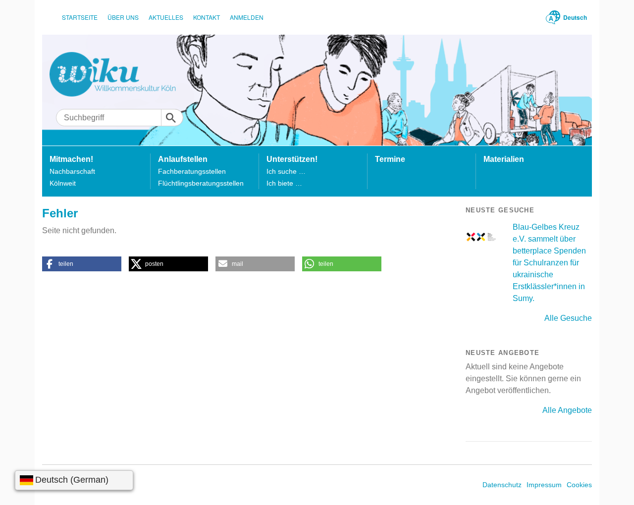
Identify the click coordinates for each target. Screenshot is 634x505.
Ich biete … (284, 183)
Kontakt (206, 17)
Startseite (80, 17)
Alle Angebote (567, 410)
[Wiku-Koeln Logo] (120, 74)
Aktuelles (166, 17)
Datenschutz (502, 485)
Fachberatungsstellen (192, 171)
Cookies (579, 485)
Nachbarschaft (72, 171)
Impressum (544, 485)
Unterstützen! (291, 159)
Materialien (503, 159)
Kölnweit (63, 183)
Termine (390, 159)
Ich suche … (286, 171)
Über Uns (123, 17)
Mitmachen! (71, 159)
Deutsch (575, 17)
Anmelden (247, 17)
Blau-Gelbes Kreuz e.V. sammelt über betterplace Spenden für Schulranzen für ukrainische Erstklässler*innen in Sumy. (549, 263)
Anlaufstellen (183, 159)
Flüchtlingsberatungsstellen (201, 183)
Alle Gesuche (568, 318)
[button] (81, 263)
